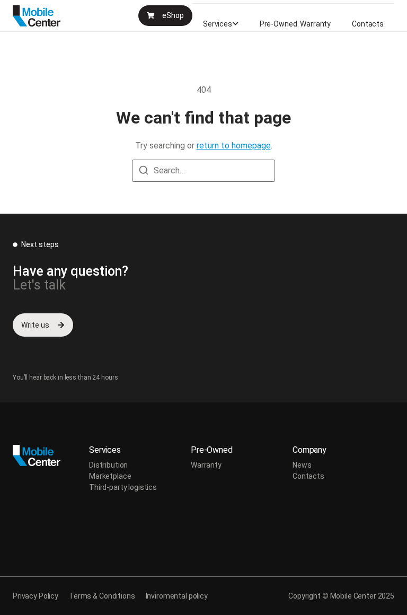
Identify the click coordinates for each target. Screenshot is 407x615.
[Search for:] (203, 171)
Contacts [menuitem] (368, 24)
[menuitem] (220, 24)
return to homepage (234, 145)
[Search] (143, 172)
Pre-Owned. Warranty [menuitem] (295, 24)
